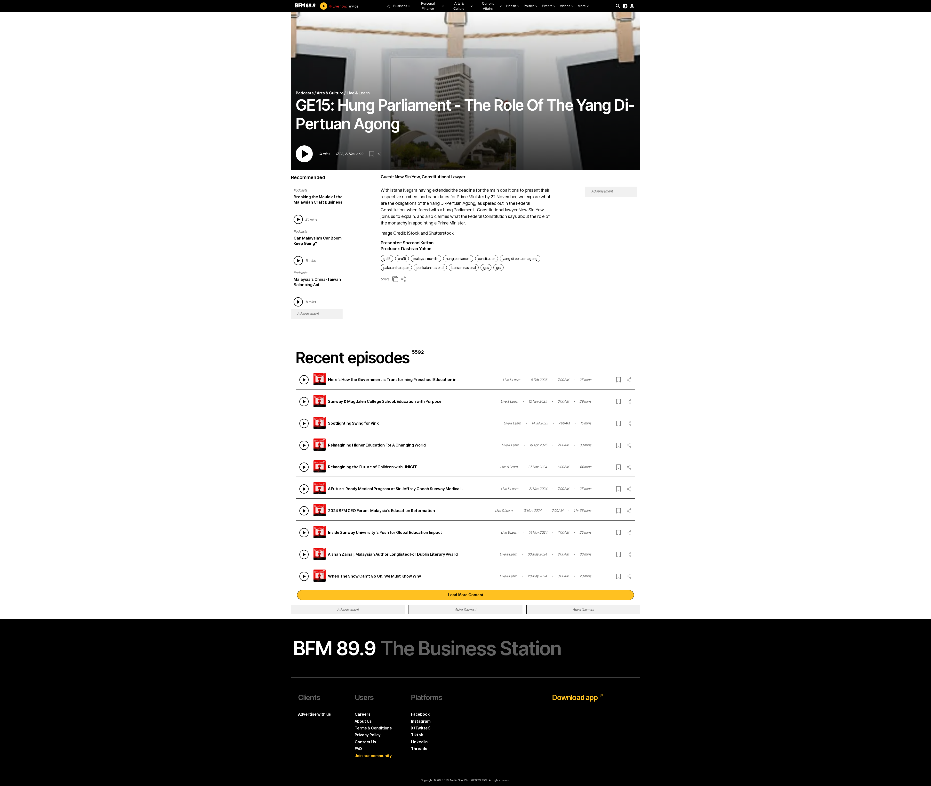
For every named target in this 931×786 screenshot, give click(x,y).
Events (547, 6)
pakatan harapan (396, 267)
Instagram (421, 721)
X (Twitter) (421, 728)
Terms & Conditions (373, 728)
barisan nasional (463, 267)
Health (511, 6)
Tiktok (417, 734)
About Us (363, 721)
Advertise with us (314, 714)
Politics (529, 6)
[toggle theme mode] (625, 6)
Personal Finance (428, 5)
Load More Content (465, 595)
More (582, 6)
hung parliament (458, 258)
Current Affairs (488, 5)
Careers (362, 714)
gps (486, 267)
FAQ (358, 748)
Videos (565, 6)
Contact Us (365, 741)
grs (498, 267)
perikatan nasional (430, 267)
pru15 (402, 258)
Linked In (419, 741)
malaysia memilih (426, 258)
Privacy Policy (368, 734)
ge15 (387, 258)
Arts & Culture (459, 5)
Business (400, 6)
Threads (419, 748)
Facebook (420, 714)
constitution (486, 258)
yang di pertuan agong (520, 258)
